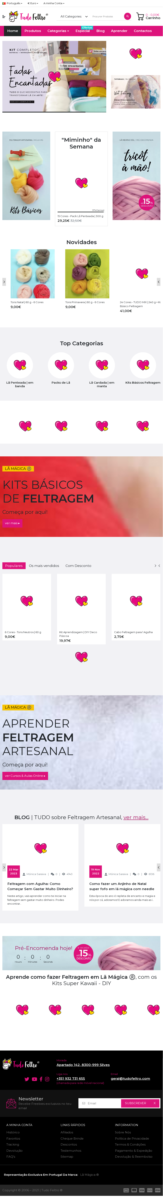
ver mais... (136, 817)
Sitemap (67, 1156)
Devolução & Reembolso (133, 1156)
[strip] (158, 1190)
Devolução (14, 1150)
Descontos (69, 1144)
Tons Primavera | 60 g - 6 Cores (78, 302)
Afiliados (67, 1132)
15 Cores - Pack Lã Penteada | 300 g (80, 216)
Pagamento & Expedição (133, 1150)
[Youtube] (34, 1079)
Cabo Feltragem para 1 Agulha (133, 632)
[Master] (134, 1190)
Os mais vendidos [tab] (44, 566)
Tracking (12, 1144)
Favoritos (13, 1138)
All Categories (71, 16)
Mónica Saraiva (36, 874)
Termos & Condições (130, 1144)
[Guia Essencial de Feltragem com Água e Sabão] (135, 92)
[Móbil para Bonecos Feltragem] (102, 426)
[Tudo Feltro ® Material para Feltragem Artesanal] (27, 1064)
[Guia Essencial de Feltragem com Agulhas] (135, 53)
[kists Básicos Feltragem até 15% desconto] (26, 176)
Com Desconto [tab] (78, 566)
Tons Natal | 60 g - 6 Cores (21, 302)
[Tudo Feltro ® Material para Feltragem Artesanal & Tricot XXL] (28, 16)
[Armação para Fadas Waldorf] (25, 426)
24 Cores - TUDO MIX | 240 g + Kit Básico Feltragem (135, 304)
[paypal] (150, 1190)
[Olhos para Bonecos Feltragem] (142, 426)
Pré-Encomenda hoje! (43, 948)
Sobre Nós (123, 1132)
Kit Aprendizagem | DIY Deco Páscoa (78, 634)
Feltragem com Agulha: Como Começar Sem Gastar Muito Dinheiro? (40, 886)
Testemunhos (71, 1150)
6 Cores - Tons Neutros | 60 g (23, 632)
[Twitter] (26, 1079)
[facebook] (41, 1079)
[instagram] (48, 1079)
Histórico (13, 1132)
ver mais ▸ (12, 523)
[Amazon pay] (125, 1190)
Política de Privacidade (132, 1138)
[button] (33, 3)
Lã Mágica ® (89, 1175)
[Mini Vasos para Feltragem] (61, 426)
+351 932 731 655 (71, 1079)
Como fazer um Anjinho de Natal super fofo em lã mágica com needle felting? (121, 886)
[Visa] (142, 1190)
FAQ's (10, 1156)
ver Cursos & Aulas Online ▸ (25, 776)
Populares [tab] (14, 566)
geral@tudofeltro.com (130, 1079)
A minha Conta (19, 1125)
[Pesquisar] (127, 16)
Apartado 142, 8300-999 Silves (83, 1065)
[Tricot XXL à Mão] (136, 176)
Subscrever (135, 1103)
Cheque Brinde (72, 1138)
